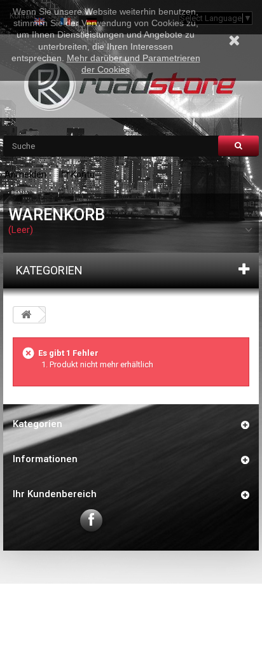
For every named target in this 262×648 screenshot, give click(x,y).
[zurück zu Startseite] (26, 315)
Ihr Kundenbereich (55, 494)
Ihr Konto (77, 174)
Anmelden (25, 174)
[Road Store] (131, 84)
